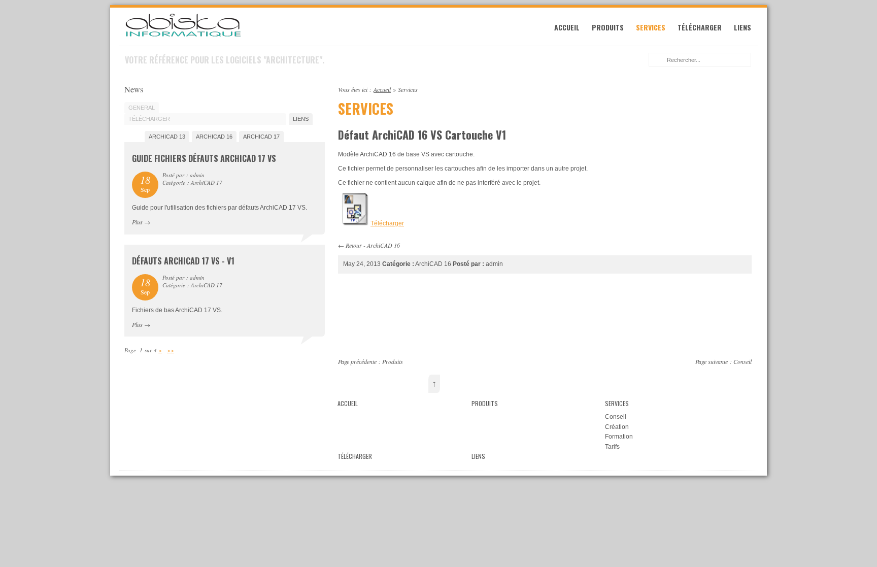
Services (650, 27)
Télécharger (700, 27)
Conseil (742, 361)
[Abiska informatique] (183, 35)
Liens (742, 27)
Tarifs (612, 446)
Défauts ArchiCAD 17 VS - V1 (183, 261)
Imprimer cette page (746, 88)
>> (170, 350)
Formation (619, 436)
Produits (608, 27)
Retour (354, 245)
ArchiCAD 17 (261, 137)
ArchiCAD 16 (383, 245)
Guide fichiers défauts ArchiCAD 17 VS (204, 158)
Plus (137, 222)
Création (617, 426)
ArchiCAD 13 (167, 137)
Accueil (567, 27)
